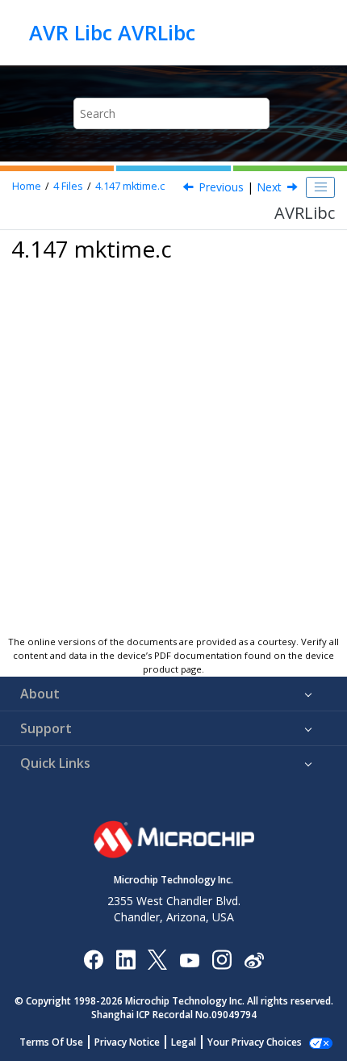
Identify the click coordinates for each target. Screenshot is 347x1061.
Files (68, 186)
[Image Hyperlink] (189, 959)
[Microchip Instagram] (221, 959)
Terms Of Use (51, 1042)
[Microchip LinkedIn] (125, 959)
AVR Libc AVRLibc (112, 32)
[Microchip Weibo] (254, 959)
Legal (183, 1042)
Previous (221, 187)
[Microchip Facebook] (93, 959)
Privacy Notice (127, 1042)
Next (269, 187)
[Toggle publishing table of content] (320, 187)
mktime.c (130, 186)
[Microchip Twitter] (157, 959)
